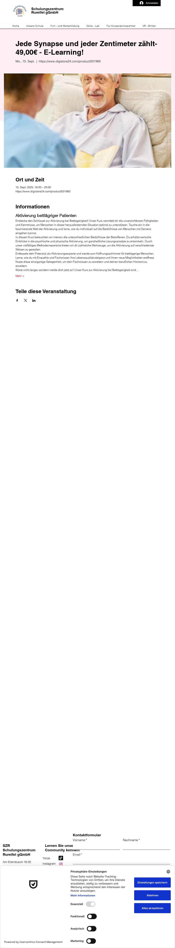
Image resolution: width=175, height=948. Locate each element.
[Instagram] (61, 864)
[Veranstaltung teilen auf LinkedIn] (34, 300)
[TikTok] (61, 858)
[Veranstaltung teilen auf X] (25, 300)
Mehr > (20, 276)
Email (77, 854)
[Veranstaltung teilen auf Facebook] (17, 300)
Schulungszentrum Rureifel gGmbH (47, 11)
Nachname (131, 840)
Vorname (80, 840)
